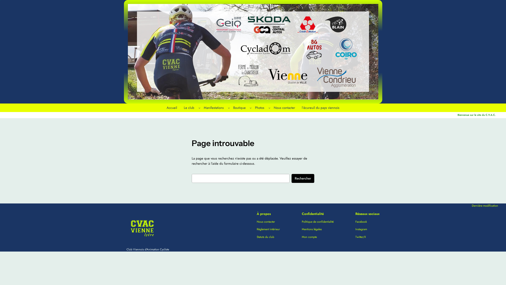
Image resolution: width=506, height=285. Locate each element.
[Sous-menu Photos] (269, 108)
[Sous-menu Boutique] (251, 108)
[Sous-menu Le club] (199, 108)
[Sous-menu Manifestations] (229, 108)
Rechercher (303, 178)
